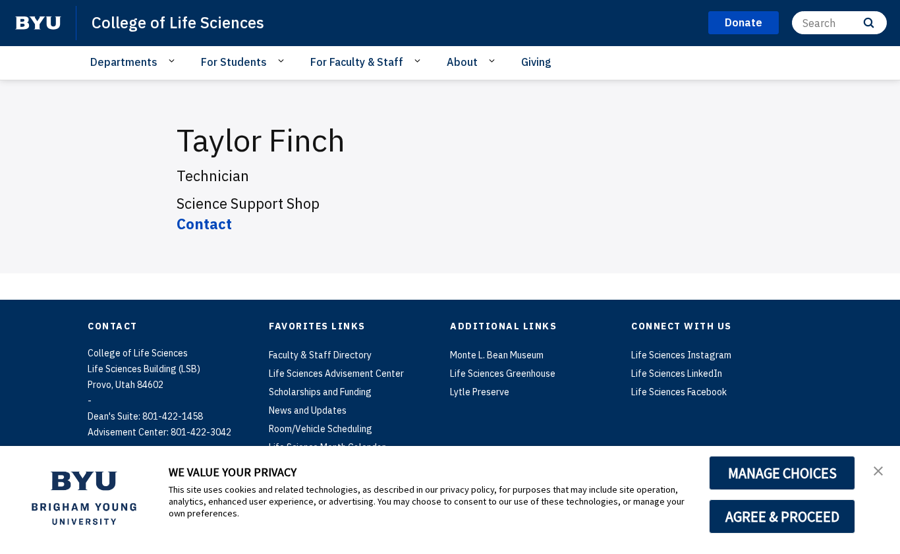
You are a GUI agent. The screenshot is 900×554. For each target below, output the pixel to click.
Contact (204, 223)
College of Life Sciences (178, 22)
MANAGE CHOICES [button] (782, 473)
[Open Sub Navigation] (174, 61)
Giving (536, 62)
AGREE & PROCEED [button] (782, 516)
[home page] (38, 23)
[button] (878, 470)
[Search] (868, 22)
